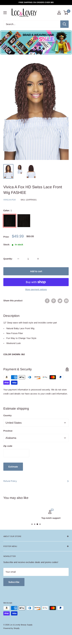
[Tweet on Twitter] (60, 300)
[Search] (64, 24)
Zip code (7, 446)
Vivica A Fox (9, 200)
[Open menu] (5, 12)
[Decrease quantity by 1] (18, 258)
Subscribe (13, 582)
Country (7, 415)
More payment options (36, 289)
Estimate (13, 466)
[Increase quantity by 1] (38, 258)
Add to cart (36, 271)
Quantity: (8, 258)
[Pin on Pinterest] (53, 300)
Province (7, 431)
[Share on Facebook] (47, 300)
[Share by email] (66, 300)
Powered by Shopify (11, 628)
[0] (66, 13)
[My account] (59, 13)
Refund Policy (10, 481)
